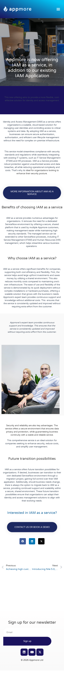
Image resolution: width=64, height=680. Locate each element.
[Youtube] (32, 652)
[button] (58, 9)
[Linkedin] (24, 652)
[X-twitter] (39, 652)
